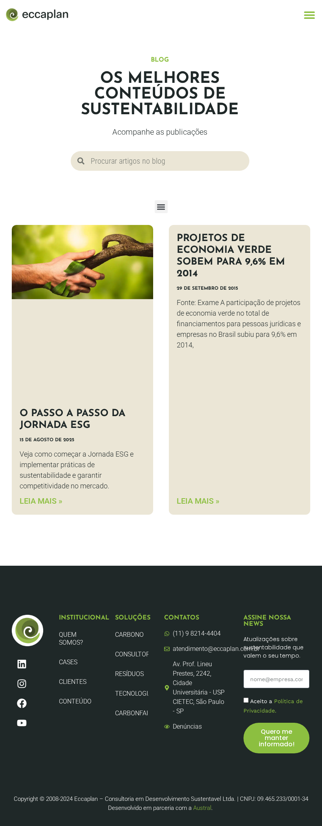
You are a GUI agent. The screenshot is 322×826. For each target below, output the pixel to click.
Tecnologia (131, 693)
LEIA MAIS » (41, 501)
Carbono (129, 634)
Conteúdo (75, 701)
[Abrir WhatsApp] (302, 806)
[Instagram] (21, 683)
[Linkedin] (21, 664)
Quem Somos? (71, 638)
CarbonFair (131, 713)
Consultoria (131, 654)
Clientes (72, 681)
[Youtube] (21, 723)
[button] (309, 15)
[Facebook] (21, 703)
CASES (68, 662)
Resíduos (129, 674)
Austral (202, 807)
